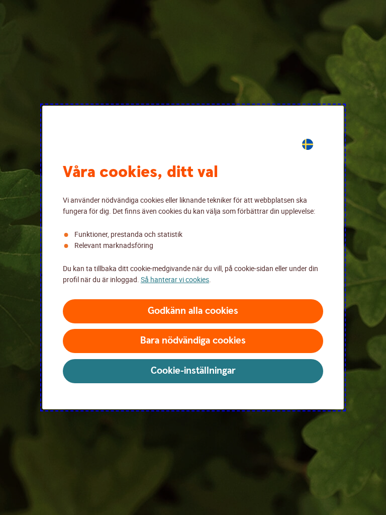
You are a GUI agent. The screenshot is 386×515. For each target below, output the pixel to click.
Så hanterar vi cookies (175, 279)
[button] (193, 311)
